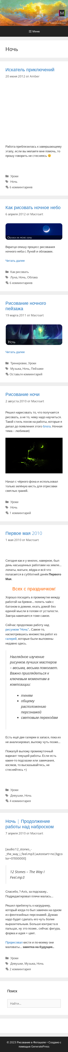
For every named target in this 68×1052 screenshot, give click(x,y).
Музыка (15, 368)
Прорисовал (14, 942)
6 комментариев (21, 187)
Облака (32, 277)
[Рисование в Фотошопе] (34, 12)
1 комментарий (20, 513)
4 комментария (20, 801)
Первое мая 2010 (23, 533)
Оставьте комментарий (26, 374)
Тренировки (18, 363)
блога (47, 426)
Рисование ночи (22, 394)
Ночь (13, 181)
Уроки (14, 176)
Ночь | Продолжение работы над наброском (29, 824)
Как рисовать (19, 272)
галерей (11, 639)
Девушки (16, 795)
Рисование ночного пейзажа (25, 305)
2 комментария (20, 969)
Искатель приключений (29, 69)
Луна (13, 277)
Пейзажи (37, 368)
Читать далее (15, 260)
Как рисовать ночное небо (33, 207)
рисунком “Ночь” (17, 629)
